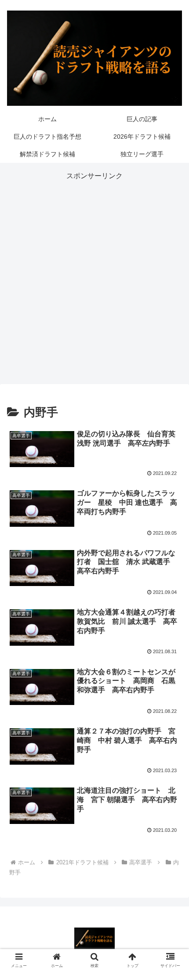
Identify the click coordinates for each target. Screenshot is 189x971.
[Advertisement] (94, 277)
